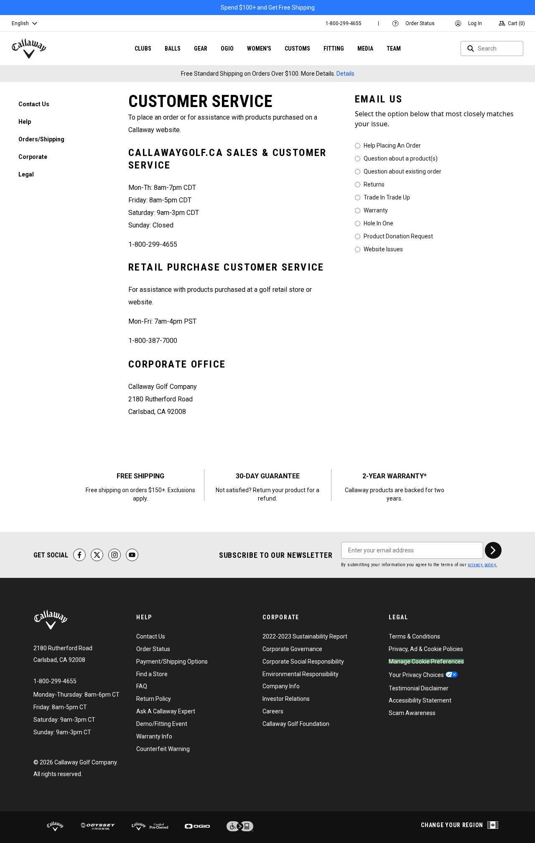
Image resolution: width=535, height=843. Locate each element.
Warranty (376, 210)
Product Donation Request (398, 235)
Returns (374, 184)
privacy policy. (482, 564)
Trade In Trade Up (387, 197)
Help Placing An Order (392, 145)
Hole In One (378, 223)
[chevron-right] (493, 550)
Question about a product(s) (401, 158)
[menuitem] (343, 23)
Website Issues (383, 248)
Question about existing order (402, 171)
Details (345, 73)
